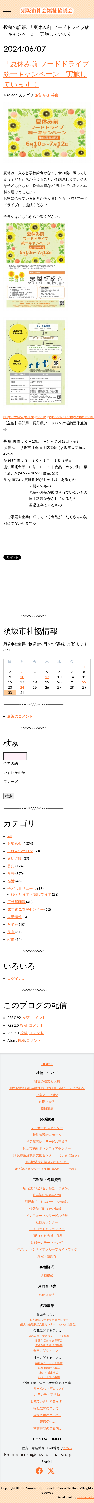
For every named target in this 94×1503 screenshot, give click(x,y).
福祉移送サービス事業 (49, 1363)
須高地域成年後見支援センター (47, 1162)
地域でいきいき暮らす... (47, 1401)
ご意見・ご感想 (47, 1095)
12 (47, 677)
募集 (54, 95)
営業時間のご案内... (47, 1428)
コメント (38, 1017)
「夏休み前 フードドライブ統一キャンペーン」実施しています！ (46, 73)
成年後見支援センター (25, 909)
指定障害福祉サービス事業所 (47, 1141)
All (9, 836)
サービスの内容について (49, 1388)
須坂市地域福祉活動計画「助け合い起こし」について (47, 1088)
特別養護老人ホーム (47, 1135)
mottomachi (85, 1497)
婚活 (11, 881)
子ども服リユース (22, 888)
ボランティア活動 (47, 1394)
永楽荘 (12, 924)
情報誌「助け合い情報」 (47, 1208)
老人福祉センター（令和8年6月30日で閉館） (47, 1169)
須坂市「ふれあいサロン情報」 (47, 1202)
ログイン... (15, 978)
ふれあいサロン (20, 851)
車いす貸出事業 (48, 1372)
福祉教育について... (47, 1408)
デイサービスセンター (47, 1128)
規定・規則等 (47, 1256)
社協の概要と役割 (47, 1081)
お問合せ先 (47, 1102)
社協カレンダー (47, 1222)
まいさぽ (14, 858)
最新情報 (14, 917)
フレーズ (10, 781)
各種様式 (47, 1275)
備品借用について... (47, 1415)
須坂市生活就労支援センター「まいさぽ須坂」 (47, 1155)
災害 (11, 932)
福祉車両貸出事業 (49, 1368)
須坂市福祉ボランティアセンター (47, 1148)
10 (22, 677)
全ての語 (10, 763)
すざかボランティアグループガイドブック (47, 1249)
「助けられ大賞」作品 (47, 1236)
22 (84, 682)
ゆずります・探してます (31, 894)
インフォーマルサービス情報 (47, 1215)
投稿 (26, 1017)
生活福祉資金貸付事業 (49, 1345)
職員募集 (47, 1108)
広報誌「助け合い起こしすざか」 (47, 1188)
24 (22, 687)
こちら (67, 1448)
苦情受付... (47, 1421)
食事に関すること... (47, 1351)
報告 (11, 873)
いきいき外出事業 (49, 1377)
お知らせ (42, 95)
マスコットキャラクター (47, 1229)
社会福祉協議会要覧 (47, 1195)
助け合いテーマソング (47, 1242)
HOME (47, 1064)
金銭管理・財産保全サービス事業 (48, 1336)
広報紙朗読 (16, 902)
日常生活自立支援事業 (49, 1340)
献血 (11, 939)
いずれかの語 (14, 772)
